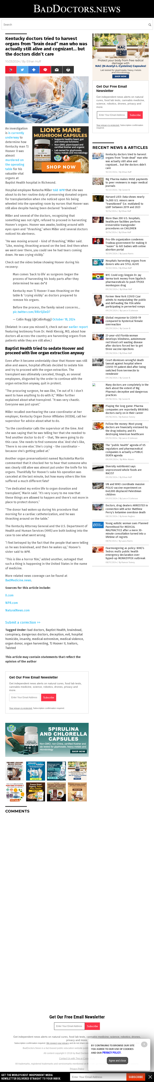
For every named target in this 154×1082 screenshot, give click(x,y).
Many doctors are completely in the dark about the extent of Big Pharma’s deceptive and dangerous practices (127, 390)
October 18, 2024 (63, 319)
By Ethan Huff (125, 172)
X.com (9, 595)
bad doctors (35, 630)
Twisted (10, 648)
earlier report (78, 327)
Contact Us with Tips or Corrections (77, 1058)
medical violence (71, 639)
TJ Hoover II (58, 643)
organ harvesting (36, 643)
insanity (25, 639)
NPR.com (11, 603)
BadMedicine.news (18, 580)
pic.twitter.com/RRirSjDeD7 (31, 312)
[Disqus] (47, 863)
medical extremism (45, 639)
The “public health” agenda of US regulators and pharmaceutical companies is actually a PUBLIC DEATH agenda (126, 450)
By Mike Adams (127, 459)
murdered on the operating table (14, 164)
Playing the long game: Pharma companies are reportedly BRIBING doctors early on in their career (127, 409)
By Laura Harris (126, 253)
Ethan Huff (33, 61)
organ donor (14, 643)
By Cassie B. (124, 190)
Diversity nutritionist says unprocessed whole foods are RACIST (124, 470)
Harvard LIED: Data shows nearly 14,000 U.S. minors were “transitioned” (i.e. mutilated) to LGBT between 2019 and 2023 (125, 202)
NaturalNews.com (17, 610)
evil (67, 634)
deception (57, 634)
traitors (72, 643)
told (59, 190)
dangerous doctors (35, 634)
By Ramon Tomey (127, 417)
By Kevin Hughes (127, 516)
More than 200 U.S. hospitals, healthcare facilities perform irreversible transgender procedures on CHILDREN (123, 223)
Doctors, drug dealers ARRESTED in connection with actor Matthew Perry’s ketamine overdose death (127, 509)
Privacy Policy (77, 1069)
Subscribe (136, 1077)
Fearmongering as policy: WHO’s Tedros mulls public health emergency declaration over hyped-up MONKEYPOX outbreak (125, 553)
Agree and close (117, 1060)
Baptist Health (56, 630)
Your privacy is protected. (20, 708)
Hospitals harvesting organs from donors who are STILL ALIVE (126, 262)
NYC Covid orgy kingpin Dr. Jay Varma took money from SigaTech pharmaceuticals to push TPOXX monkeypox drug (126, 280)
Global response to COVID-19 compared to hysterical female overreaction (124, 321)
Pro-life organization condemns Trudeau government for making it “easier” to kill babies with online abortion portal (126, 244)
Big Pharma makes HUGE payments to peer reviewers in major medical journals (127, 183)
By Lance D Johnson (129, 310)
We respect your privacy (57, 1043)
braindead (74, 630)
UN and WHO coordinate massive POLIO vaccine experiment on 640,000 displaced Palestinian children (125, 489)
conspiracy (12, 634)
